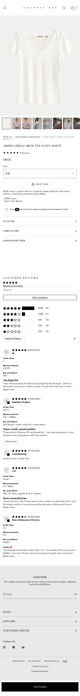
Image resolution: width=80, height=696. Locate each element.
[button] (64, 7)
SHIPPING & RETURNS (14, 240)
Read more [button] (8, 389)
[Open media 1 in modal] (40, 66)
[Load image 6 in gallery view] (57, 123)
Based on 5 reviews (13, 285)
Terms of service (51, 661)
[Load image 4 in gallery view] (37, 123)
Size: (5, 166)
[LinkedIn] (26, 647)
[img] (19, 350)
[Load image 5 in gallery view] (47, 123)
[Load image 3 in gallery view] (27, 123)
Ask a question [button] (40, 297)
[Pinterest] (16, 647)
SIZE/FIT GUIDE (42, 184)
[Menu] (7, 7)
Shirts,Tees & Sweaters (27, 137)
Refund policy (19, 661)
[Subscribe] (72, 594)
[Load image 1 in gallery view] (6, 123)
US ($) (65, 661)
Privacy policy (34, 661)
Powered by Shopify (40, 671)
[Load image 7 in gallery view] (67, 123)
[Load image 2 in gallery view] (16, 123)
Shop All (7, 137)
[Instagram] (7, 647)
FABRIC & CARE (11, 231)
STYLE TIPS (9, 221)
